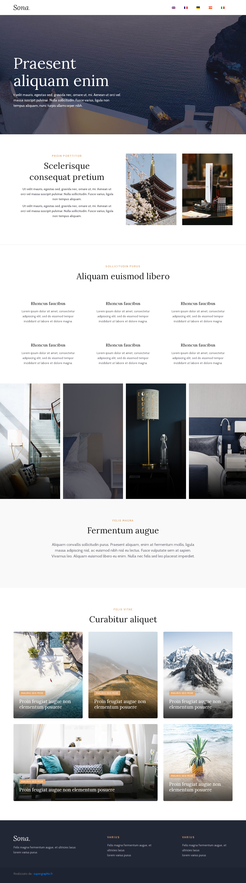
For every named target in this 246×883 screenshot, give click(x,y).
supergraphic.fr (43, 873)
